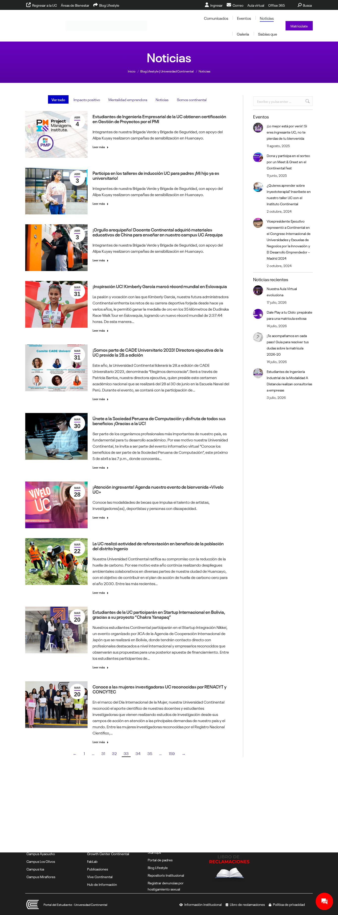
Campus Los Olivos (40, 861)
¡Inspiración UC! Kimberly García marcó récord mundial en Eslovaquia (160, 286)
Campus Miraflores (40, 876)
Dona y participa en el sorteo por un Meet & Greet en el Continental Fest (288, 161)
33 (126, 753)
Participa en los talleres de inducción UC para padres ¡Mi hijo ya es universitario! (156, 175)
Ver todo (58, 99)
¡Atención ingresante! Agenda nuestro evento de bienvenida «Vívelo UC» (158, 489)
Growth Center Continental (108, 853)
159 (172, 753)
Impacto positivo (86, 99)
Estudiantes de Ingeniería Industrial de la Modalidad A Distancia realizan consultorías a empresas (289, 380)
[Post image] (258, 128)
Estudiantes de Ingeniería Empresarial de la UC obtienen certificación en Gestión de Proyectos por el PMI (159, 118)
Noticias (162, 99)
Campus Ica (35, 868)
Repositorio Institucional (166, 874)
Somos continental (192, 99)
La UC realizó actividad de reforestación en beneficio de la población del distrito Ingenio (158, 545)
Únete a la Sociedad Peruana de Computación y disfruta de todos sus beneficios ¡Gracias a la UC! (159, 420)
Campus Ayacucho (40, 853)
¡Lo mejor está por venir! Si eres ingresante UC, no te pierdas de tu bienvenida (287, 131)
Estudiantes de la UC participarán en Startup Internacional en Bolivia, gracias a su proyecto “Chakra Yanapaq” (159, 614)
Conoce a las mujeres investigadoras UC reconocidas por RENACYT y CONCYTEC (159, 688)
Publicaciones (97, 868)
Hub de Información (102, 884)
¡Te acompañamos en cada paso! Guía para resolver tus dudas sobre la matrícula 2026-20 (288, 344)
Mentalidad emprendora (127, 99)
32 (114, 753)
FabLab (92, 861)
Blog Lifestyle (158, 867)
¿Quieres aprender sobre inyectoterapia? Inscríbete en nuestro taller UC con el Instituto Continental (289, 194)
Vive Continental (100, 876)
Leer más (99, 146)
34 (138, 753)
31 (103, 753)
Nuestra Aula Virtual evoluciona (282, 291)
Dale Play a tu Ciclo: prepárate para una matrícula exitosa (289, 314)
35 (149, 753)
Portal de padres (160, 859)
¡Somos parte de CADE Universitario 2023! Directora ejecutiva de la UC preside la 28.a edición (158, 352)
